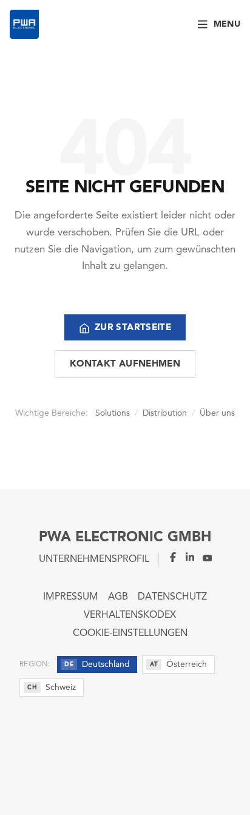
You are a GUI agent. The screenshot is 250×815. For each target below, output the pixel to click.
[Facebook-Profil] (168, 557)
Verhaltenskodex (130, 615)
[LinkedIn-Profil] (186, 557)
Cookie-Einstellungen (130, 633)
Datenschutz (172, 597)
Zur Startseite (133, 328)
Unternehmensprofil (94, 559)
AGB (118, 597)
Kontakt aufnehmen (125, 364)
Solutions (112, 413)
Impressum (70, 597)
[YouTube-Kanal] (203, 557)
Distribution (165, 413)
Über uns (217, 413)
